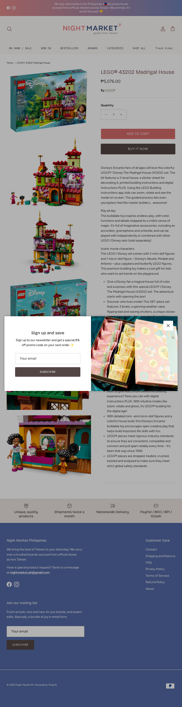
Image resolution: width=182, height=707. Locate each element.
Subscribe (48, 371)
